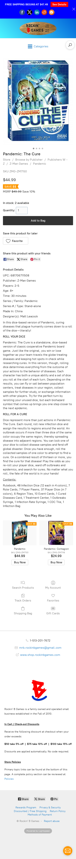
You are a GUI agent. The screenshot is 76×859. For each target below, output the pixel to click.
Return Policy (57, 811)
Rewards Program (25, 807)
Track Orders (23, 600)
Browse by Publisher (29, 159)
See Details (59, 4)
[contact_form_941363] (67, 850)
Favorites (53, 600)
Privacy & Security (50, 807)
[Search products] (70, 45)
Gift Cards (53, 613)
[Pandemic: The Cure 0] (38, 102)
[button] (15, 240)
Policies (9, 778)
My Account (53, 587)
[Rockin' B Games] (38, 28)
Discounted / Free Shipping (30, 811)
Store (6, 159)
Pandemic (39, 163)
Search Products (23, 587)
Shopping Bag (23, 613)
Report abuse (52, 821)
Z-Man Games (19, 163)
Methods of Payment (40, 814)
